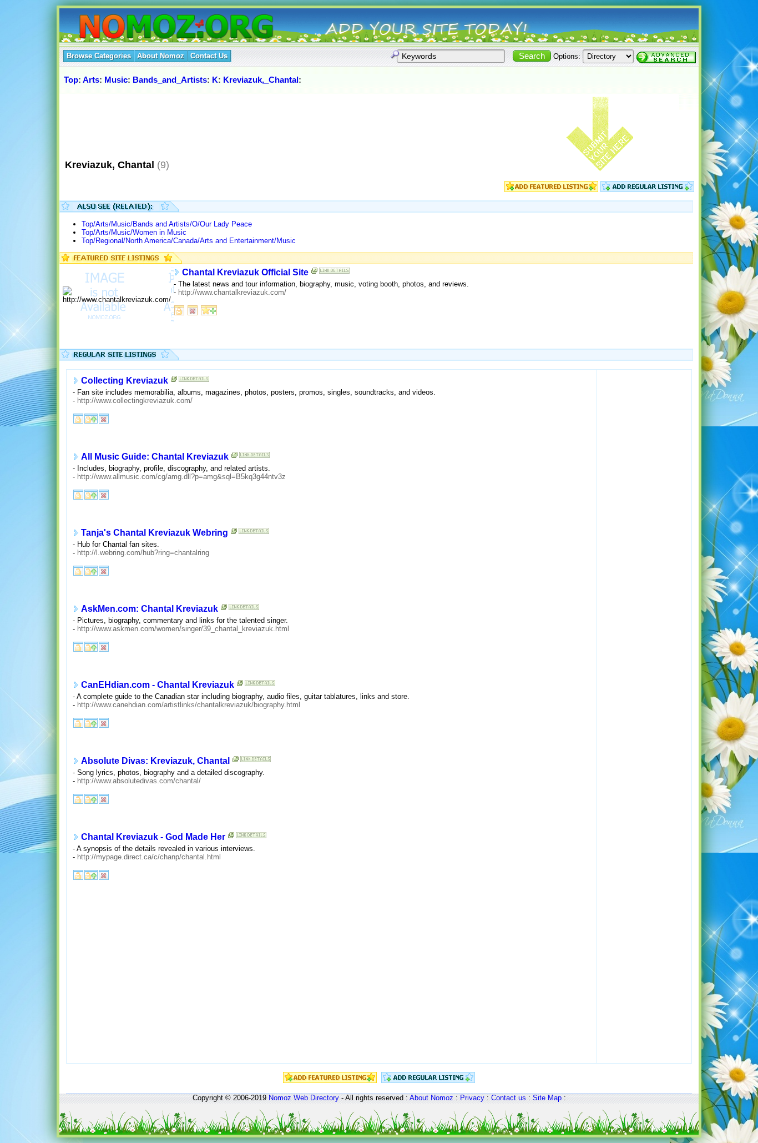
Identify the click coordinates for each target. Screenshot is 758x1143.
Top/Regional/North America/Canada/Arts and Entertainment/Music (189, 240)
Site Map (547, 1098)
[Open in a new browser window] (315, 273)
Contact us (508, 1098)
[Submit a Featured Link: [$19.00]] (551, 189)
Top (71, 79)
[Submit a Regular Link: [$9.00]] (647, 189)
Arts (91, 79)
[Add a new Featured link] (209, 309)
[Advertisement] (264, 122)
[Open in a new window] (174, 381)
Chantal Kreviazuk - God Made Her (153, 837)
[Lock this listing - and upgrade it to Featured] (91, 418)
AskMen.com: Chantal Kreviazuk (149, 608)
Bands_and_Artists (170, 79)
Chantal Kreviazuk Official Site (245, 272)
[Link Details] (334, 273)
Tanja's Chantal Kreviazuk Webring (154, 532)
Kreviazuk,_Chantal (261, 79)
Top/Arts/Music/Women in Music (134, 232)
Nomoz (280, 1098)
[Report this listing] (192, 309)
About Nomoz (431, 1098)
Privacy (472, 1098)
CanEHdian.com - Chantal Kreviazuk (157, 684)
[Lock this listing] (179, 309)
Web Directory (316, 1098)
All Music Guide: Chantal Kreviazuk (155, 456)
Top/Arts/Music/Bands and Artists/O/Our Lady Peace (167, 224)
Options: (566, 56)
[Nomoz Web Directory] (156, 27)
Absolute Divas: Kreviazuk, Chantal (155, 761)
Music (116, 79)
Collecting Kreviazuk (124, 380)
